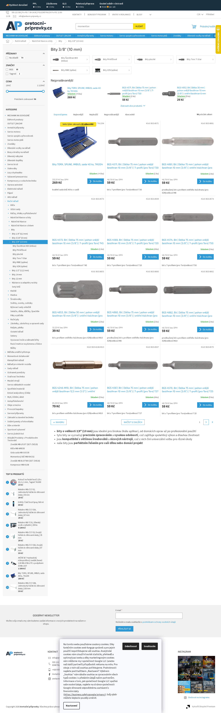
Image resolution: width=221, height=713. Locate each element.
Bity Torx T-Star (20, 258)
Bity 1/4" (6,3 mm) (20, 233)
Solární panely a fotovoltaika (20, 421)
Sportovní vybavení (16, 429)
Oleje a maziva (14, 405)
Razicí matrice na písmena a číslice (26, 343)
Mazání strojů (13, 380)
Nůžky (13, 348)
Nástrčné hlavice (18, 221)
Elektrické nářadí (15, 188)
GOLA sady (15, 209)
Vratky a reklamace (121, 14)
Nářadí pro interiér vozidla (19, 364)
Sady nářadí (12, 368)
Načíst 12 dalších (133, 422)
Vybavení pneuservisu (17, 176)
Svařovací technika (16, 376)
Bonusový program (97, 14)
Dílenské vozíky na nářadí (18, 148)
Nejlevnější (78, 114)
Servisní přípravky (15, 413)
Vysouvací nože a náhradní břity (24, 340)
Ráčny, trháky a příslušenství (23, 213)
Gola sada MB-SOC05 (19, 452)
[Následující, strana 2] (206, 422)
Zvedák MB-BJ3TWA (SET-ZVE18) (25, 460)
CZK (199, 14)
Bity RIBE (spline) (20, 262)
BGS (13, 69)
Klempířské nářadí (15, 360)
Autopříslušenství (15, 401)
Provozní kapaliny (15, 409)
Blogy (139, 14)
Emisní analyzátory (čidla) (18, 392)
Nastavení (71, 705)
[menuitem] (17, 35)
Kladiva (13, 295)
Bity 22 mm (17, 278)
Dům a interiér (13, 425)
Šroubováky (15, 299)
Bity (13, 229)
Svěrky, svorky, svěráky (21, 303)
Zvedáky (11, 144)
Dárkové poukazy (15, 119)
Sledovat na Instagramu (198, 697)
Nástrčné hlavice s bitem (22, 225)
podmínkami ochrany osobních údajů (159, 622)
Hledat (139, 26)
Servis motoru (13, 131)
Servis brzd (12, 164)
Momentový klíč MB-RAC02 (22, 456)
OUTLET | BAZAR (14, 123)
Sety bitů (16, 286)
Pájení (10, 193)
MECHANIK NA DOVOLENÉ (18, 115)
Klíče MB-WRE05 (17, 448)
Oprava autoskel (14, 184)
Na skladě (16, 57)
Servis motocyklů (15, 140)
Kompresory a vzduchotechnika (21, 180)
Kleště (13, 290)
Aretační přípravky (15, 127)
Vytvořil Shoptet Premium (203, 706)
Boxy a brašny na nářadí (18, 152)
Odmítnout (131, 646)
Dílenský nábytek (15, 156)
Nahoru (60, 422)
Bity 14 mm (17, 274)
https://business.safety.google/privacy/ (84, 694)
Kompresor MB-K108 (19, 464)
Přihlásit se (124, 628)
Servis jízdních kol (15, 433)
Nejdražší (93, 114)
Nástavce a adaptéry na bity (24, 282)
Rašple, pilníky (17, 327)
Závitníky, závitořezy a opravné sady (27, 323)
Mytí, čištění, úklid (15, 397)
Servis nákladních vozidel (18, 384)
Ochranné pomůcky (16, 372)
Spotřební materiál (15, 388)
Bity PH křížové (19, 250)
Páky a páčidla (16, 315)
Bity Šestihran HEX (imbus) (24, 246)
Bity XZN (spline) (20, 266)
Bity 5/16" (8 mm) (19, 237)
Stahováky (12, 168)
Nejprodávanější (111, 114)
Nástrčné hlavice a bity (20, 217)
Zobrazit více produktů (131, 105)
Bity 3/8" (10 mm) (19, 241)
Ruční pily (14, 319)
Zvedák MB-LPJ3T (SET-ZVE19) (24, 444)
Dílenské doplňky (15, 160)
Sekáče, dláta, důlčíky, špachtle (24, 311)
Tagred (14, 73)
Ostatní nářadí (16, 331)
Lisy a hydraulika (14, 172)
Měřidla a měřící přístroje (18, 352)
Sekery (13, 335)
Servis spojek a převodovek (20, 135)
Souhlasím (150, 646)
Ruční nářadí (12, 201)
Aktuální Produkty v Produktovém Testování (22, 439)
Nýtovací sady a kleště (20, 307)
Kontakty (77, 14)
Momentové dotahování (18, 356)
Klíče (12, 205)
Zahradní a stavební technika (20, 417)
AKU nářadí (12, 197)
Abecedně (130, 114)
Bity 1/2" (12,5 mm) (20, 270)
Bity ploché (18, 254)
